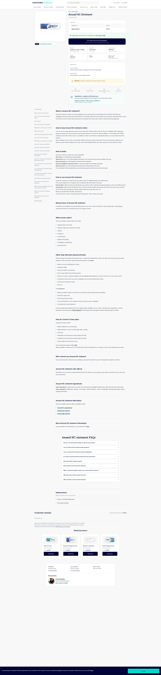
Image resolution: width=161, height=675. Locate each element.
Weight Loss (112, 7)
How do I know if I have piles (41, 137)
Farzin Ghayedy (76, 570)
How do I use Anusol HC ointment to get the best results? (43, 159)
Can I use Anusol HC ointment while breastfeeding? (43, 169)
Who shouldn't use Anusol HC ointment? (41, 196)
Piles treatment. (77, 310)
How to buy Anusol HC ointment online (42, 117)
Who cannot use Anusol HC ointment (43, 141)
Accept (144, 671)
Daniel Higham (53, 570)
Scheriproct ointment (63, 410)
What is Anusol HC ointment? (41, 113)
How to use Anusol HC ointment (42, 124)
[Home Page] (49, 2)
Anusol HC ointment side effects (42, 144)
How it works (37, 121)
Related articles (38, 200)
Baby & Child (94, 7)
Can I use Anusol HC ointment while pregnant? (43, 164)
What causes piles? (39, 131)
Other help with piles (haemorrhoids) (43, 134)
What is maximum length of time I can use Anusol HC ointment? (43, 187)
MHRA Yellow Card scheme (63, 526)
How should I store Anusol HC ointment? (41, 182)
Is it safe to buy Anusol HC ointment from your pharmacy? (43, 174)
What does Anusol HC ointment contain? (42, 191)
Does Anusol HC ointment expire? (42, 178)
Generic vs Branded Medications (66, 499)
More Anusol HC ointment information (40, 154)
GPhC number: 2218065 (61, 583)
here (76, 345)
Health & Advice (123, 7)
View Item (51, 553)
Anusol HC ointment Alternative (42, 150)
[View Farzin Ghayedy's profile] (51, 581)
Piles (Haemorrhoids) (63, 503)
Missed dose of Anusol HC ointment (43, 127)
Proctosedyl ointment (63, 413)
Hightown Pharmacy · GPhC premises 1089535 (87, 100)
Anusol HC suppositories (64, 408)
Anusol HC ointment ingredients (42, 147)
